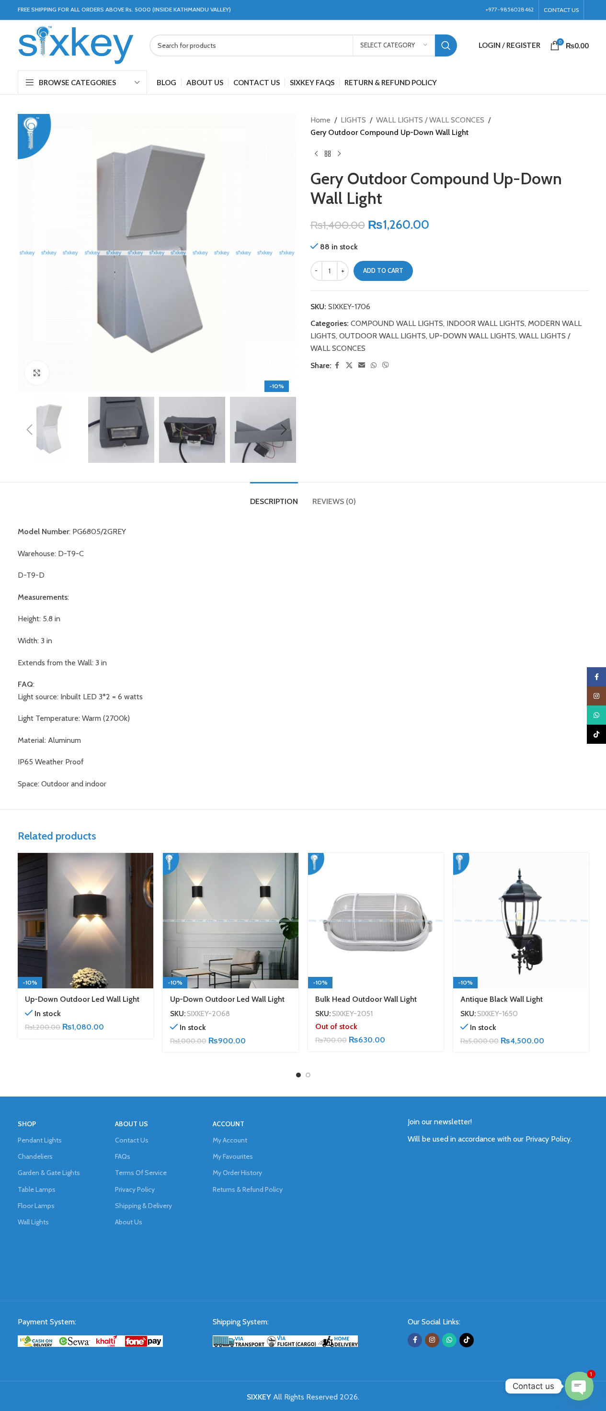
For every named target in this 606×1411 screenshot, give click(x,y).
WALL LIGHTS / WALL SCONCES (430, 119)
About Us (128, 1222)
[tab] (274, 496)
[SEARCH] (446, 45)
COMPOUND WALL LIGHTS (397, 323)
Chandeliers (35, 1156)
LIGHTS (353, 119)
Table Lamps (37, 1189)
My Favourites (233, 1156)
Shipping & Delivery (143, 1205)
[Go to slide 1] (298, 1075)
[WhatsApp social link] (373, 365)
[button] (30, 430)
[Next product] (339, 153)
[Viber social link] (385, 365)
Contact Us (132, 1140)
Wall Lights (33, 1222)
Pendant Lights (40, 1140)
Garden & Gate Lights (49, 1172)
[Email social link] (361, 365)
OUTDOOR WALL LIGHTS (382, 335)
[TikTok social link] (466, 1340)
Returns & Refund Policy (248, 1189)
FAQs (122, 1156)
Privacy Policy (135, 1189)
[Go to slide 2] (308, 1075)
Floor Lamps (36, 1205)
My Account (230, 1140)
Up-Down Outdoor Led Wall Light (82, 999)
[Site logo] (76, 44)
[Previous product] (316, 153)
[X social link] (349, 365)
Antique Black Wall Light (501, 999)
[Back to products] (327, 153)
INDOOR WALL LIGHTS (485, 323)
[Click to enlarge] (37, 373)
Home (320, 119)
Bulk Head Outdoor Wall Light (366, 999)
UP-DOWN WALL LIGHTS (472, 335)
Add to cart (383, 270)
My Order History (237, 1172)
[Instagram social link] (432, 1340)
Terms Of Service (141, 1172)
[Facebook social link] (337, 365)
